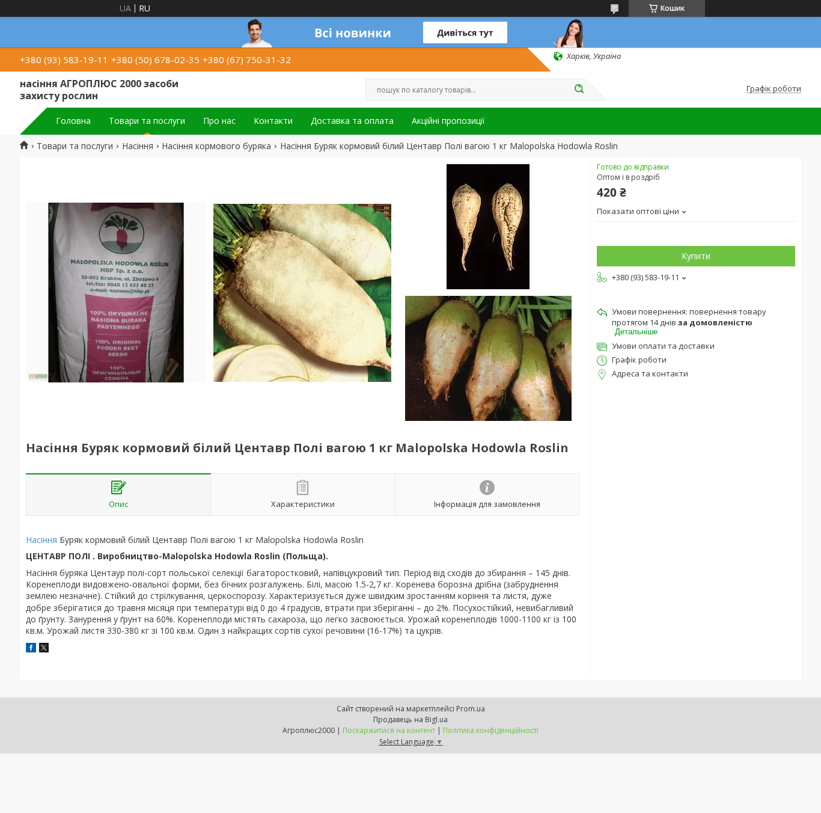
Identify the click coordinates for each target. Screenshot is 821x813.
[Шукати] (579, 89)
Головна (73, 121)
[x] (44, 649)
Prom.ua (470, 709)
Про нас (219, 121)
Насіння (137, 146)
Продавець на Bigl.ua (410, 719)
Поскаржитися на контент (389, 730)
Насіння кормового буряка (216, 146)
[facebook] (31, 649)
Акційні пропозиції (448, 121)
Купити (696, 256)
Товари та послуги (147, 121)
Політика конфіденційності (491, 730)
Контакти (273, 121)
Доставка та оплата (352, 121)
